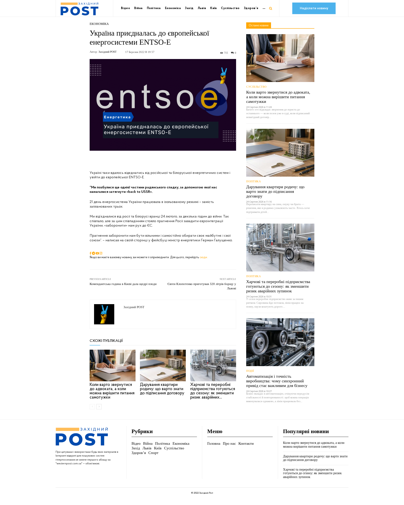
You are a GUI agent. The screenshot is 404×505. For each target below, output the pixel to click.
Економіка (99, 24)
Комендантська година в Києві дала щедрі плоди (123, 284)
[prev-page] (92, 406)
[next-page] (99, 406)
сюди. (204, 257)
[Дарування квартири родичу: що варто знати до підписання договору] (163, 365)
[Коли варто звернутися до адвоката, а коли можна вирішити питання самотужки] (113, 365)
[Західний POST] (106, 314)
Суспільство (256, 86)
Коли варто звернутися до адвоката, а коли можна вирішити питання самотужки (112, 391)
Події (250, 370)
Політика (253, 181)
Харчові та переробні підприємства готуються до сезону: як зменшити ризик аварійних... (212, 391)
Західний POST (107, 51)
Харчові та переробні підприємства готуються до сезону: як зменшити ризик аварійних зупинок (278, 286)
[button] (270, 8)
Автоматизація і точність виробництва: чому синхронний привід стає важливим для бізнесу (276, 381)
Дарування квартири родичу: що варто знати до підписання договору (162, 389)
